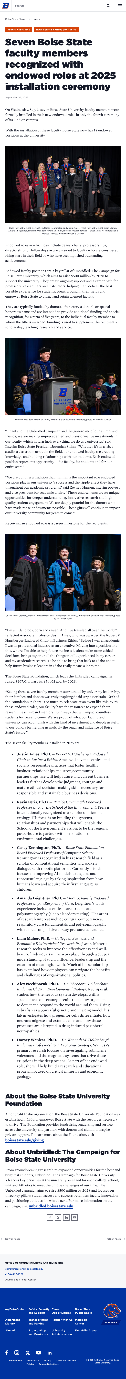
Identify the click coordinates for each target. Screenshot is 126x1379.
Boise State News (15, 19)
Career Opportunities (61, 1311)
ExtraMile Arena (85, 1330)
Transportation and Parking (39, 1321)
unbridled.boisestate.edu (51, 1206)
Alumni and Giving (19, 30)
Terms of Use (15, 1360)
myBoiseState (14, 1309)
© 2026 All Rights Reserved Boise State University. (102, 1361)
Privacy (47, 1360)
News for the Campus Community (56, 30)
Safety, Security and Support (39, 1311)
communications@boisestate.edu (24, 1269)
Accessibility (33, 1360)
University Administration (62, 1332)
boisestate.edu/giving (24, 1140)
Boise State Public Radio (83, 1311)
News (36, 19)
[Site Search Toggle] (108, 5)
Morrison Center (81, 1321)
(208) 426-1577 (14, 1274)
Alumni (10, 1330)
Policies (30, 1364)
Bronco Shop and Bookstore (38, 1332)
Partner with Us (62, 1319)
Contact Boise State (49, 1364)
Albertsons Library (12, 1321)
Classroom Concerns (66, 1360)
